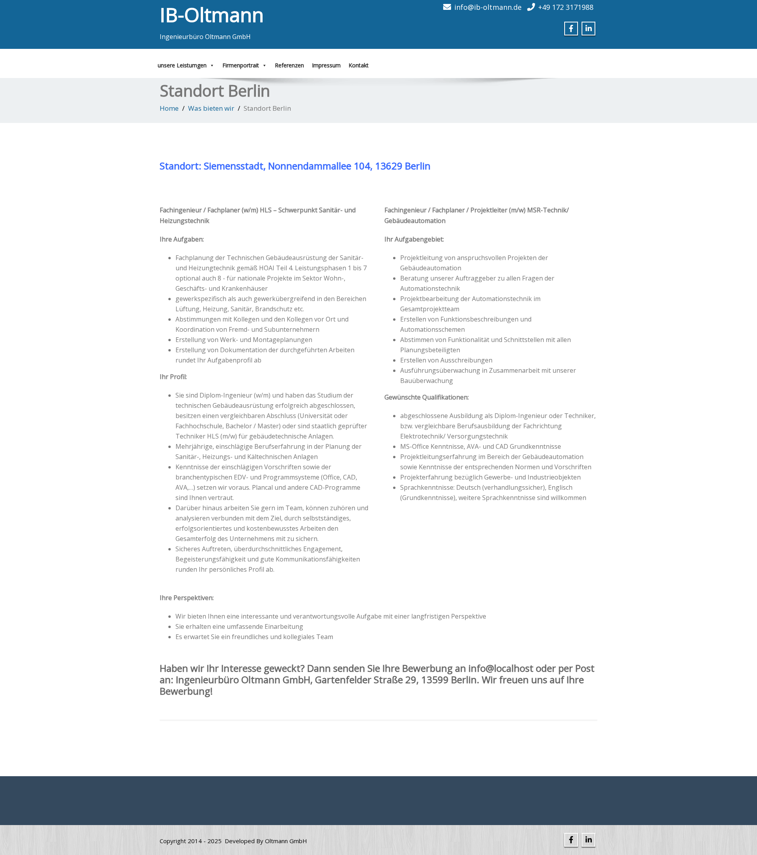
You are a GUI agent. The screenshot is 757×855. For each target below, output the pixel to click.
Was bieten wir (211, 108)
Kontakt (359, 65)
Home (169, 108)
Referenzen (289, 65)
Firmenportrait (240, 65)
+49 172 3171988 (565, 7)
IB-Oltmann (212, 14)
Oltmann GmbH (286, 841)
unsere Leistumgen (182, 65)
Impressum (326, 65)
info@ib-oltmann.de (488, 7)
